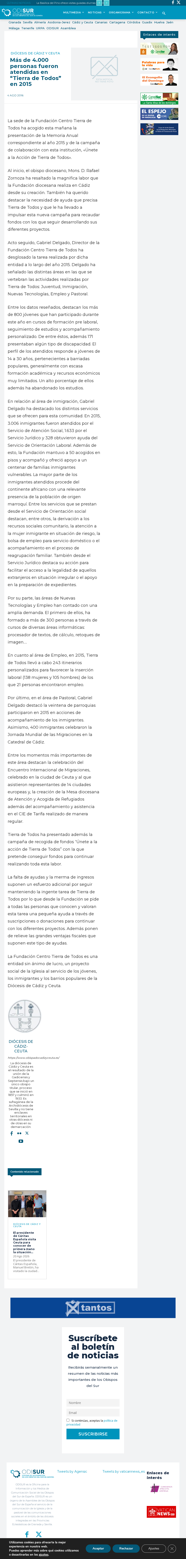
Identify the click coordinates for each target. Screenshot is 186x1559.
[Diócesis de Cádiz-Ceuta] (25, 1016)
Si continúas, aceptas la (91, 1422)
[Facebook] (173, 3)
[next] (106, 3)
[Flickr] (19, 1133)
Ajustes (153, 1548)
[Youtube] (21, 1141)
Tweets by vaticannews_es (124, 1471)
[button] (164, 13)
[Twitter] (178, 3)
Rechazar (126, 1548)
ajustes (43, 1555)
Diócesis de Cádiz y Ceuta (35, 53)
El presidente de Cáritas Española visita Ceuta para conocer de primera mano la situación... (24, 1242)
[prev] (99, 3)
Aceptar (98, 1548)
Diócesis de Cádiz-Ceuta (21, 1046)
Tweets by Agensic (72, 1471)
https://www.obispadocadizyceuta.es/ (21, 1057)
